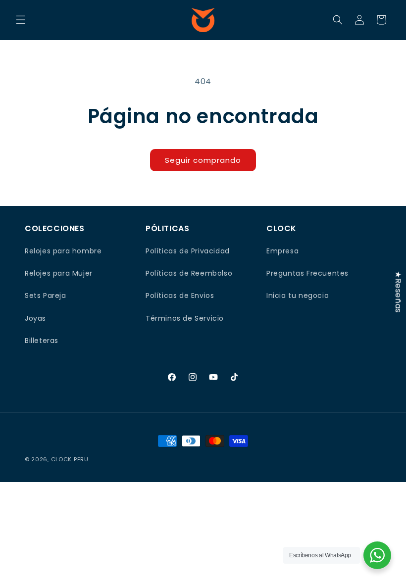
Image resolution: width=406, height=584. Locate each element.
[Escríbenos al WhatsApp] (377, 555)
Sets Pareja (45, 295)
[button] (21, 20)
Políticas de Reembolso (189, 273)
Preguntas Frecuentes (307, 273)
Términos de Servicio (185, 318)
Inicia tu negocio (297, 295)
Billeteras (41, 340)
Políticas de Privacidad (188, 251)
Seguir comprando (203, 160)
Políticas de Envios (180, 295)
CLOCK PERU (70, 459)
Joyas (35, 318)
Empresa (282, 251)
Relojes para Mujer (59, 273)
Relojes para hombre (63, 251)
